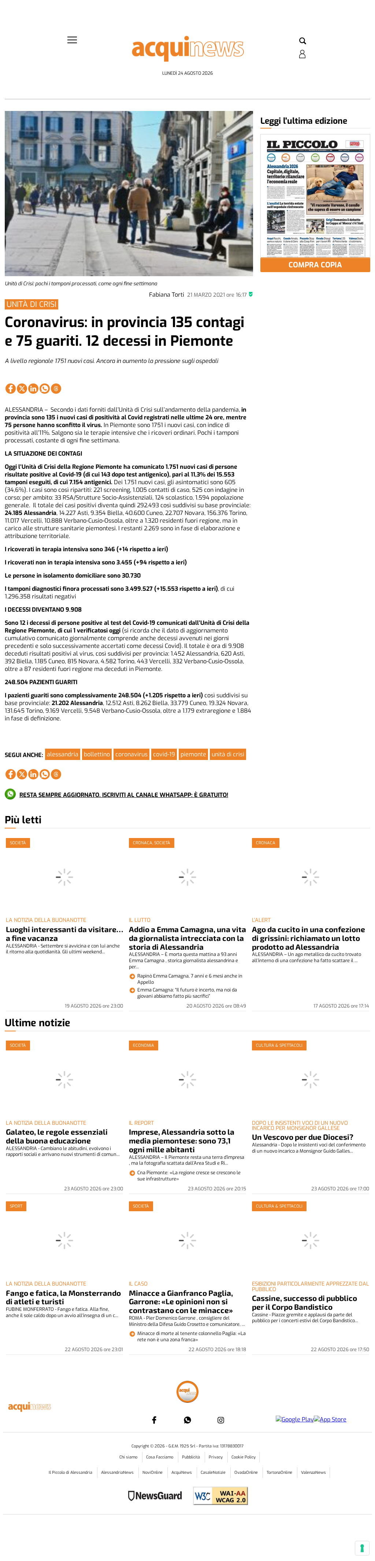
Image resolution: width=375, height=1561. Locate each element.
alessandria (62, 754)
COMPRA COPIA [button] (315, 265)
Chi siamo (128, 1457)
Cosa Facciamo (160, 1457)
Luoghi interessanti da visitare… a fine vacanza (64, 933)
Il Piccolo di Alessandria (71, 1472)
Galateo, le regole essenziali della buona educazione (57, 1136)
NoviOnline (153, 1472)
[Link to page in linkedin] (33, 388)
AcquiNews (182, 1472)
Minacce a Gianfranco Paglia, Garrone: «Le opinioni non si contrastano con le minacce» (181, 1301)
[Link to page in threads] (56, 388)
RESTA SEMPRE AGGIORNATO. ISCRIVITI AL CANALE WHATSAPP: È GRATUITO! (123, 795)
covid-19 (164, 754)
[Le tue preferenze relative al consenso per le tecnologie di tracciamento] (362, 1548)
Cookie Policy (243, 1457)
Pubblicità (191, 1457)
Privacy (216, 1457)
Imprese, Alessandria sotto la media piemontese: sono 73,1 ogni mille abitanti (181, 1140)
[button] (303, 41)
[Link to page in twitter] (22, 388)
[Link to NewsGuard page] (157, 1496)
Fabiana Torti (166, 295)
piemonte (193, 754)
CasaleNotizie (214, 1472)
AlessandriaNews (118, 1472)
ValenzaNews (313, 1472)
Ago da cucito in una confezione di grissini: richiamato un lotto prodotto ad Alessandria (308, 937)
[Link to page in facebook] (10, 388)
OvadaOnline (246, 1472)
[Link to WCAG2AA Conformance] (218, 1497)
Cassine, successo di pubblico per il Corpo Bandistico (304, 1302)
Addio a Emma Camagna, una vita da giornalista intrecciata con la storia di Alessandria (187, 937)
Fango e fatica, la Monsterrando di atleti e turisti (63, 1297)
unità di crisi (228, 754)
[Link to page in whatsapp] (45, 388)
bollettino (97, 754)
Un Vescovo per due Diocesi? (302, 1136)
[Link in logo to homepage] (187, 51)
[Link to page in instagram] (221, 1420)
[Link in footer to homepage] (187, 1393)
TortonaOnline (280, 1472)
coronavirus (131, 754)
